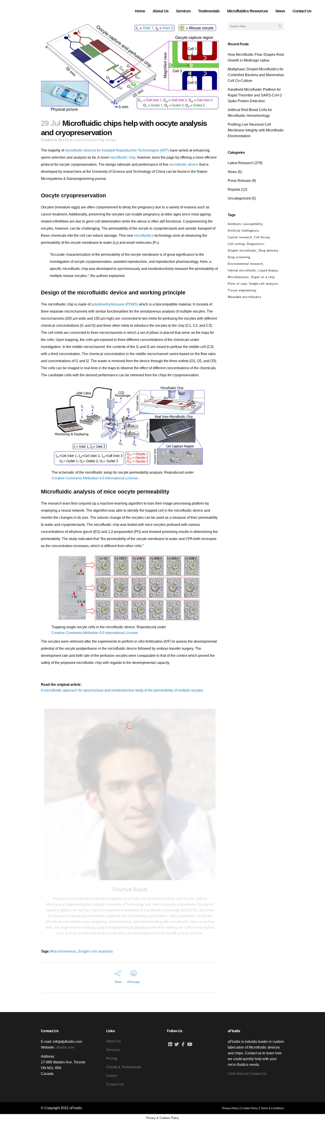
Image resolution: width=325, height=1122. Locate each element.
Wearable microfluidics (245, 297)
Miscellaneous (63, 951)
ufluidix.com (64, 1047)
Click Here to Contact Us (247, 1074)
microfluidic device (183, 164)
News (232, 172)
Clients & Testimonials (123, 1067)
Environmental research (245, 263)
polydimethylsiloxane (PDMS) (114, 304)
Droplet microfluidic (242, 250)
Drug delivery (268, 250)
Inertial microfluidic (242, 270)
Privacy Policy (230, 1108)
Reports (234, 189)
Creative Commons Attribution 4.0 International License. (95, 633)
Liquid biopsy (268, 270)
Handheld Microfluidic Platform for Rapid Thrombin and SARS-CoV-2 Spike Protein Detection (255, 95)
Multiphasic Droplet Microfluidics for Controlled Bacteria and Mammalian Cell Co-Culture (256, 75)
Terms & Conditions (272, 1108)
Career (111, 1076)
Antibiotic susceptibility (245, 224)
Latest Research (86, 140)
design (110, 140)
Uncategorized (239, 198)
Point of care (237, 283)
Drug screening (239, 257)
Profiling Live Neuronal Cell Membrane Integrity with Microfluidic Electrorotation (256, 130)
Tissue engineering (242, 290)
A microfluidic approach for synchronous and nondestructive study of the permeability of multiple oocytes (122, 690)
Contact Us (115, 1084)
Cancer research (240, 237)
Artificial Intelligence (243, 230)
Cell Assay (262, 237)
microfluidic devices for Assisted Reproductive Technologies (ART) (117, 150)
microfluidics (144, 235)
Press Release (239, 181)
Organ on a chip (263, 277)
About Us (113, 1041)
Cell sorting (236, 244)
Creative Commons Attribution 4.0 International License (95, 478)
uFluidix (75, 1108)
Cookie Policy (249, 1108)
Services (113, 1050)
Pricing (111, 1058)
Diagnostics (255, 244)
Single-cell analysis (95, 951)
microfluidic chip (122, 157)
